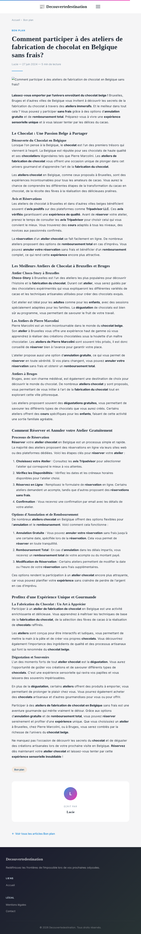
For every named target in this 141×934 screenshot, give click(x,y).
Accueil (16, 19)
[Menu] (98, 7)
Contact (10, 911)
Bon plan (28, 19)
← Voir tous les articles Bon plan (33, 833)
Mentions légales (16, 904)
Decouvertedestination (63, 6)
